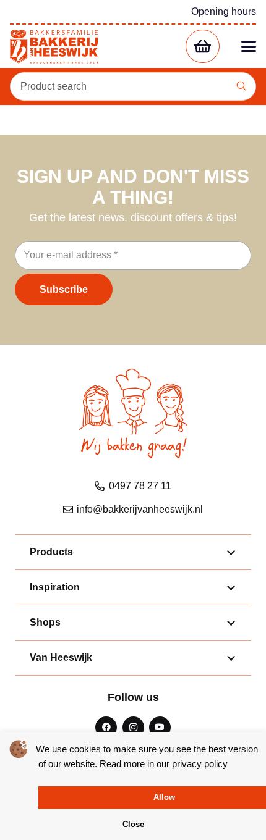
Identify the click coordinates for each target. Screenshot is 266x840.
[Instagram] (133, 727)
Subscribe (64, 289)
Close (133, 824)
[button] (248, 46)
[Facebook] (106, 727)
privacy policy (200, 763)
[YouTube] (160, 727)
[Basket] (202, 46)
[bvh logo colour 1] (54, 47)
